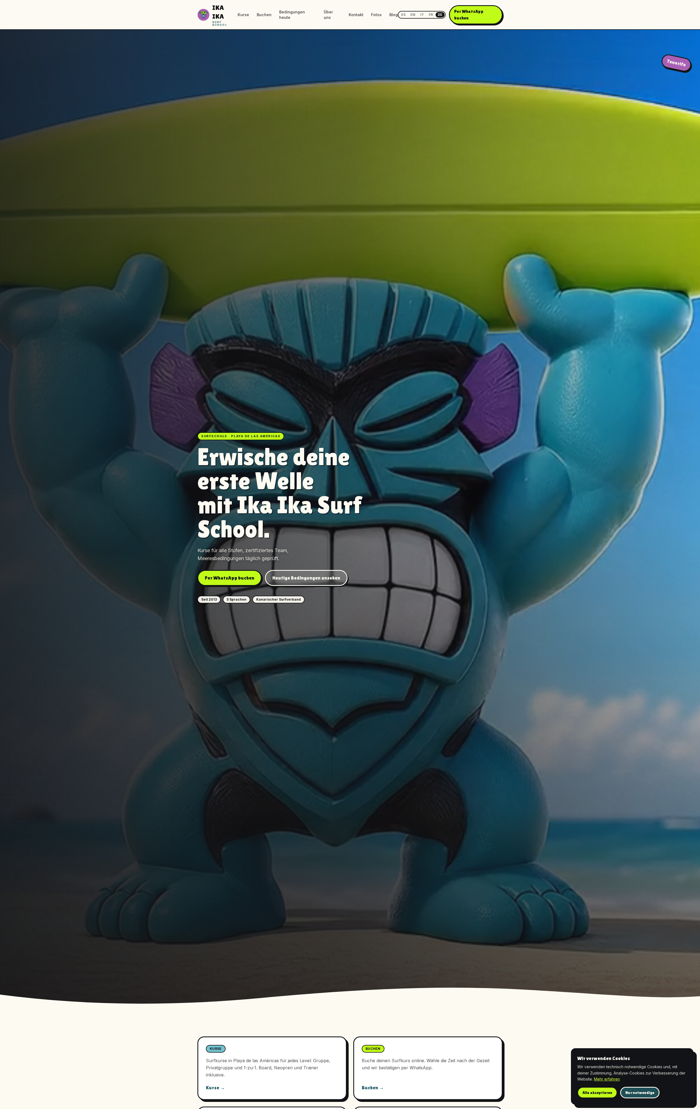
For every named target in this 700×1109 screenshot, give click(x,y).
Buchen (264, 14)
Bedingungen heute (292, 15)
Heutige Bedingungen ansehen (306, 578)
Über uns (328, 15)
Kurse (243, 14)
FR (431, 15)
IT (422, 15)
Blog (393, 14)
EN (412, 15)
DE (440, 15)
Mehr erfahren (607, 1079)
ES (403, 15)
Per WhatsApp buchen (468, 15)
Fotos (376, 14)
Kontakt (356, 14)
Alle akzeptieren (597, 1092)
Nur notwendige (639, 1092)
